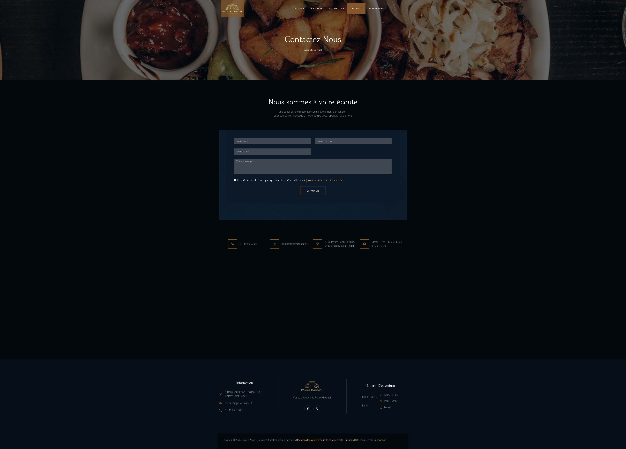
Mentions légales (306, 440)
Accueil (299, 8)
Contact (356, 8)
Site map (349, 440)
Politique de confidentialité (329, 440)
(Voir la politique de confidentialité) (324, 180)
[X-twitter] (316, 408)
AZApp (382, 440)
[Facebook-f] (307, 408)
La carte (317, 8)
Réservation (377, 8)
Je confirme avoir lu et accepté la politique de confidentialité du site (289, 180)
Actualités (336, 8)
